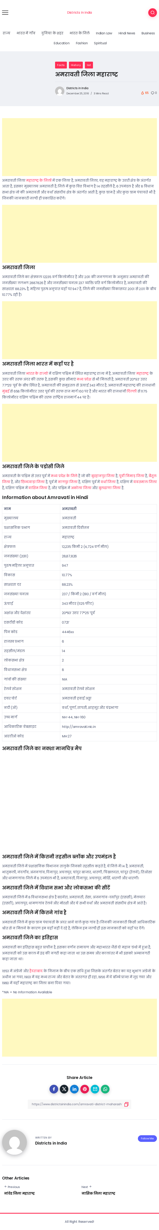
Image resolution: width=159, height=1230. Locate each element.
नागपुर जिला (68, 482)
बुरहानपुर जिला (103, 476)
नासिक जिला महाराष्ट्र (98, 1193)
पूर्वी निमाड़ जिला (131, 476)
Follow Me (147, 1138)
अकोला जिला (81, 488)
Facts (61, 65)
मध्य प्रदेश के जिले (64, 476)
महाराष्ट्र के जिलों (38, 180)
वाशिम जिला (37, 488)
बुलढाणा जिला (110, 488)
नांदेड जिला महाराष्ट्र (19, 1193)
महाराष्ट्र (142, 373)
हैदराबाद (36, 971)
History (76, 65)
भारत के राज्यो (37, 373)
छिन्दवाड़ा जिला (33, 482)
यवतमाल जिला (145, 482)
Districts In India (79, 12)
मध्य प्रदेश (84, 379)
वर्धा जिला (108, 482)
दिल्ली (132, 391)
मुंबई (6, 391)
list (89, 65)
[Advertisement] (79, 147)
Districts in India (77, 88)
